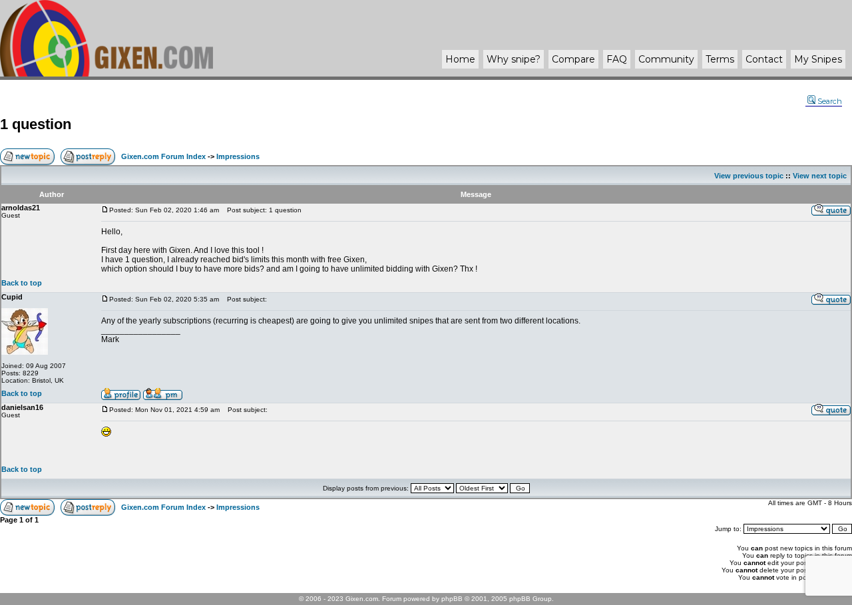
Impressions (238, 156)
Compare (573, 59)
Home (460, 59)
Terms (720, 59)
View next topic (820, 176)
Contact (764, 59)
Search (829, 101)
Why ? (513, 59)
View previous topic (748, 176)
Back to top (21, 283)
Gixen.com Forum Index (163, 156)
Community (666, 59)
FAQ (616, 59)
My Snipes (818, 59)
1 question (35, 124)
